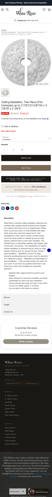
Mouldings (8, 402)
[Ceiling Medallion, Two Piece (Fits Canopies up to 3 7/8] (5, 92)
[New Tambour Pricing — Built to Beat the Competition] (26, 3)
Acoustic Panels (10, 408)
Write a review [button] (26, 341)
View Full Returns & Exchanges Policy (26, 189)
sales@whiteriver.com (12, 372)
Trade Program (9, 431)
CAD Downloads (10, 437)
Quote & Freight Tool (11, 444)
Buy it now (26, 168)
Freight (6, 305)
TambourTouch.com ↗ (14, 383)
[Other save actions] (23, 491)
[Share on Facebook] (3, 208)
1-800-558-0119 (22, 196)
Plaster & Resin (10, 412)
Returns (7, 297)
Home (3, 30)
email (30, 196)
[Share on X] (7, 208)
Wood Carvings (10, 405)
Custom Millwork (10, 434)
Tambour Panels (11, 395)
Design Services (10, 427)
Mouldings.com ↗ (32, 383)
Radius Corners (11, 399)
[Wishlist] (44, 9)
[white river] (26, 12)
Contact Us (8, 312)
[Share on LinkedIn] (12, 208)
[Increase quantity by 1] (22, 150)
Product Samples (10, 441)
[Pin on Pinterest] (17, 208)
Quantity (4, 144)
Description (9, 218)
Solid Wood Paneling (12, 415)
